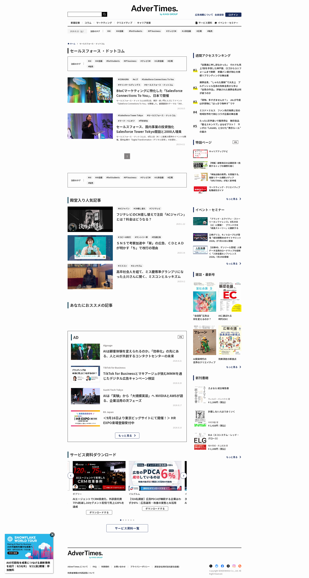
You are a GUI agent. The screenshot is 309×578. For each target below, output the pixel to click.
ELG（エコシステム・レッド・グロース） (223, 436)
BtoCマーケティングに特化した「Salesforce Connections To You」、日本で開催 (149, 93)
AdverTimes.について (78, 566)
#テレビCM (171, 31)
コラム (88, 22)
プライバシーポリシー (140, 566)
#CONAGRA (123, 79)
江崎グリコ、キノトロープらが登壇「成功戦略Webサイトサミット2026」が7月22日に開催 (225, 237)
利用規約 (105, 566)
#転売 (209, 31)
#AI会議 (119, 31)
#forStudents (135, 31)
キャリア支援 (144, 22)
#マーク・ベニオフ (126, 120)
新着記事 (75, 22)
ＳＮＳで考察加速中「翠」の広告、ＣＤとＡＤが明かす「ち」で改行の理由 (150, 245)
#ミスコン (122, 265)
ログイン (233, 14)
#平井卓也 (143, 120)
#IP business (154, 31)
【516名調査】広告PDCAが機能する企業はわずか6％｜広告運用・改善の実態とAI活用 (155, 501)
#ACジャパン (124, 208)
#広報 (199, 31)
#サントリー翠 (141, 237)
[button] (71, 475)
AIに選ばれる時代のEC (225, 317)
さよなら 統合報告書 (218, 388)
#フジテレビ (155, 208)
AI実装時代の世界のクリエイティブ (204, 360)
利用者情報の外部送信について (81, 572)
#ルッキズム (136, 265)
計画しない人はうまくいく (221, 411)
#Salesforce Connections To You (158, 79)
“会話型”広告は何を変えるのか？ (202, 317)
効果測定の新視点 (227, 359)
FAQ (95, 566)
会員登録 (219, 14)
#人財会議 (186, 31)
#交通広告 (156, 237)
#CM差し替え (139, 208)
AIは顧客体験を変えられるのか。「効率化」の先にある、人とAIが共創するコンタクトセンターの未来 (141, 353)
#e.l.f (135, 79)
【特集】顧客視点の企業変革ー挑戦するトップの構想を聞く (224, 164)
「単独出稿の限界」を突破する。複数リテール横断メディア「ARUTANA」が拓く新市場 (224, 177)
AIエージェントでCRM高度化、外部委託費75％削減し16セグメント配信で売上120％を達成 (98, 503)
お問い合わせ (120, 566)
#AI (109, 31)
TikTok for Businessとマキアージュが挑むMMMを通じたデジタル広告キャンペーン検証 (142, 376)
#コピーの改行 (124, 237)
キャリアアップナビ (218, 151)
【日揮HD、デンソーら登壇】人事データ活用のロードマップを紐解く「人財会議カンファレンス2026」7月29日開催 (225, 252)
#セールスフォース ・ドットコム (158, 84)
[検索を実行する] (104, 14)
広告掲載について (204, 14)
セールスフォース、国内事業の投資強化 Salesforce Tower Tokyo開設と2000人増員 (149, 129)
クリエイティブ (124, 22)
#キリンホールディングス (129, 84)
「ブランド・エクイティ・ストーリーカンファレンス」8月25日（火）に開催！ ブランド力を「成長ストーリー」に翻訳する (224, 223)
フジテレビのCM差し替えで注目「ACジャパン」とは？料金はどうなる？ (151, 217)
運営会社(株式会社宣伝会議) (166, 566)
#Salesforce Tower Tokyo (130, 115)
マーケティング (104, 22)
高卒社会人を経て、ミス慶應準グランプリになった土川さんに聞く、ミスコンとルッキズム (150, 274)
